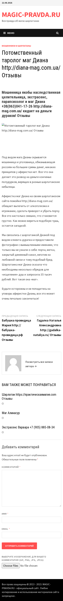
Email (6, 528)
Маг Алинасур (11, 413)
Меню (10, 33)
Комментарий (11, 467)
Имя (5, 513)
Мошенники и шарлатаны (16, 45)
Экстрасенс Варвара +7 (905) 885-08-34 (28, 427)
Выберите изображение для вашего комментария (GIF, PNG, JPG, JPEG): (24, 558)
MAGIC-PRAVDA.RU (31, 14)
